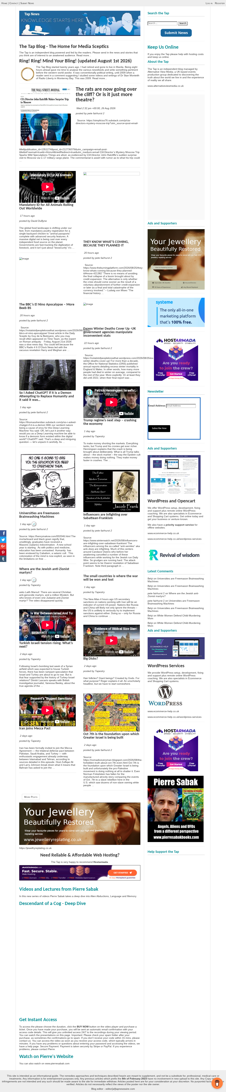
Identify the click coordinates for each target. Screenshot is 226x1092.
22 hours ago (91, 343)
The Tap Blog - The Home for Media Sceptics (64, 46)
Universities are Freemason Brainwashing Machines (39, 515)
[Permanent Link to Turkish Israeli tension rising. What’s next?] (47, 640)
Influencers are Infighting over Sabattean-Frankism (105, 516)
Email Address (156, 405)
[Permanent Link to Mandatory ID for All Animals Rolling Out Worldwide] (47, 201)
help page (33, 1046)
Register (220, 3)
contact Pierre (47, 1049)
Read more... (83, 55)
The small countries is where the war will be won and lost (110, 578)
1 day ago (25, 407)
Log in (209, 3)
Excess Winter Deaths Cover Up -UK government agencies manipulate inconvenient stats (109, 332)
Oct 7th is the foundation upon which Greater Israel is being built (111, 735)
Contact (13, 3)
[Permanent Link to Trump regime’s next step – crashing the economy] (111, 417)
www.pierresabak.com (57, 1063)
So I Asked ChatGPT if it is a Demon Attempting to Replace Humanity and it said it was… (46, 396)
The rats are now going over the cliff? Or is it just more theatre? (106, 95)
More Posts (30, 797)
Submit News (27, 3)
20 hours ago (27, 315)
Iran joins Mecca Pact (34, 728)
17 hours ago (27, 215)
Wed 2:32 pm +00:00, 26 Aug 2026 (96, 108)
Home (4, 3)
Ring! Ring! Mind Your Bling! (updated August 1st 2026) (75, 61)
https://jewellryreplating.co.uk (35, 848)
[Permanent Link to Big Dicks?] (111, 655)
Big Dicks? (90, 658)
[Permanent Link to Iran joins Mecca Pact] (47, 725)
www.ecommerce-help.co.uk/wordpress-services (174, 538)
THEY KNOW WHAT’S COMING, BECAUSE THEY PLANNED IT (106, 243)
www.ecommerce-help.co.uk (163, 533)
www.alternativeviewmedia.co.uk (166, 85)
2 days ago (26, 654)
